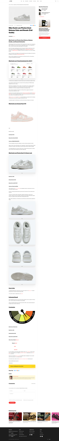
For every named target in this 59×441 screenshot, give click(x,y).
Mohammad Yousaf (15, 376)
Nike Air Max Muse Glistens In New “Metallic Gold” (29, 421)
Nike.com (29, 290)
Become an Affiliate (32, 431)
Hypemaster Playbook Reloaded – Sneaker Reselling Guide (46, 12)
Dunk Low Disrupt (17, 188)
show (14, 36)
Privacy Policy (41, 434)
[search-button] (58, 1)
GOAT (15, 346)
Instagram (28, 351)
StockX (22, 293)
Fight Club (15, 349)
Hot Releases (11, 4)
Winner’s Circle (17, 355)
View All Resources (41, 16)
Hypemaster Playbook (23, 352)
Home (9, 4)
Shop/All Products (21, 431)
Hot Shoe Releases (21, 434)
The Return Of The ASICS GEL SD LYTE (42, 421)
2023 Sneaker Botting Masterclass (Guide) (44, 9)
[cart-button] (56, 1)
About (40, 431)
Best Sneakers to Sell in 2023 (23, 436)
